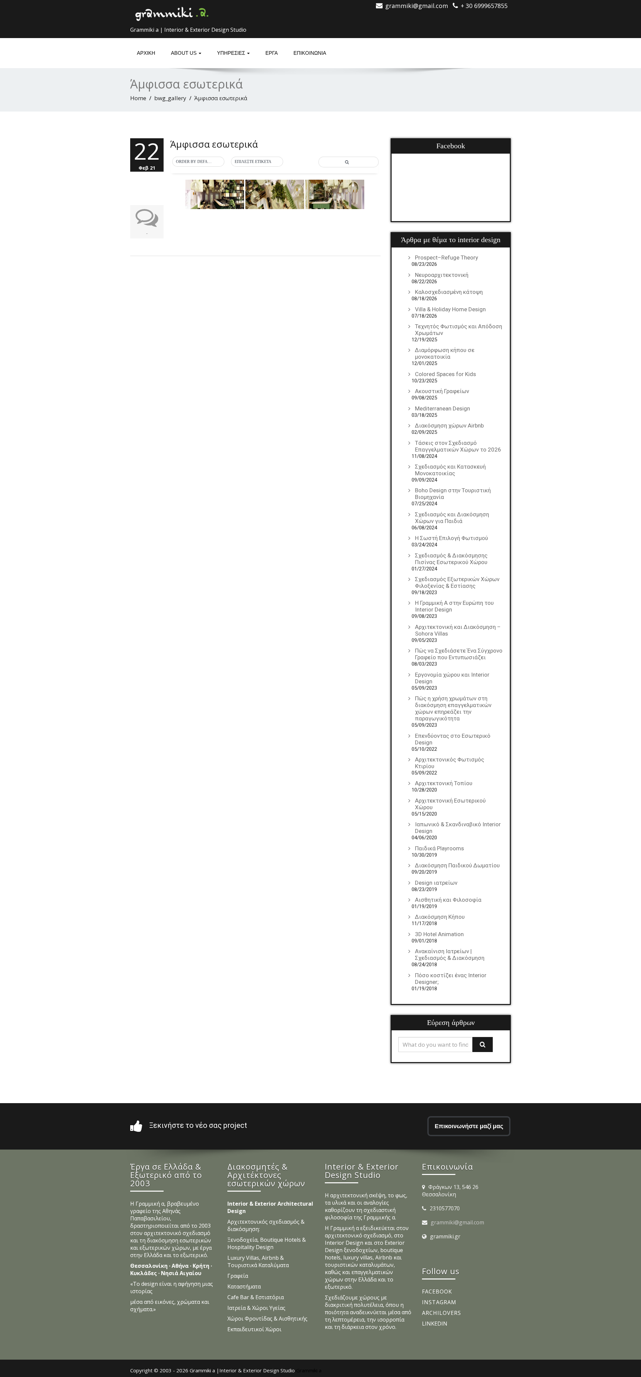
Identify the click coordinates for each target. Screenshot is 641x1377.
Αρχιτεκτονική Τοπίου (443, 783)
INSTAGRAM (439, 1302)
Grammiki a (309, 1370)
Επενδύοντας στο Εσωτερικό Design (452, 739)
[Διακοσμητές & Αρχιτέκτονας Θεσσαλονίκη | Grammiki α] (172, 11)
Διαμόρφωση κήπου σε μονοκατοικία (444, 353)
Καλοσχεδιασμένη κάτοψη (449, 292)
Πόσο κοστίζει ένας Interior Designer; (450, 978)
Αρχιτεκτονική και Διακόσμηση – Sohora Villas (458, 630)
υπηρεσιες (231, 53)
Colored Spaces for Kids (445, 374)
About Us (184, 53)
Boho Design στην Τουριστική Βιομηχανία (453, 493)
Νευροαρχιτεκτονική (441, 275)
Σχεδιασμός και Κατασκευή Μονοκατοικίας (450, 470)
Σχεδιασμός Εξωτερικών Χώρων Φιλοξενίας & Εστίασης (457, 582)
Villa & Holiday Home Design (450, 309)
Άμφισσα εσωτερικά (214, 144)
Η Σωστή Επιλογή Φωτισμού (451, 538)
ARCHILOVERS (441, 1313)
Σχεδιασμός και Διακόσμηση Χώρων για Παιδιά (452, 517)
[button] (198, 162)
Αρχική (146, 53)
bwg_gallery (170, 98)
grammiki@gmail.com (457, 1222)
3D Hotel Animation (439, 934)
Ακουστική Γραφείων (442, 391)
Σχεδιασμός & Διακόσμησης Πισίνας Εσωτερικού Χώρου (451, 558)
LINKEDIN (434, 1323)
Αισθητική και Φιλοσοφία (448, 899)
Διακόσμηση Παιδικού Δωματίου (457, 865)
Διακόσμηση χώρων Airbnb (449, 425)
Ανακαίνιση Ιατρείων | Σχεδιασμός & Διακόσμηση (449, 954)
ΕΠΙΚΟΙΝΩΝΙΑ (309, 53)
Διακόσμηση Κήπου (440, 916)
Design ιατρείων (436, 882)
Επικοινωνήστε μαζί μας (469, 1126)
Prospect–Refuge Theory (446, 257)
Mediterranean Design (442, 408)
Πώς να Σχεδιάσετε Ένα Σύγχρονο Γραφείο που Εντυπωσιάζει (458, 654)
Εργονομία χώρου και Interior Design (452, 678)
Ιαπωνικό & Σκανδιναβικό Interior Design (458, 827)
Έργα (271, 53)
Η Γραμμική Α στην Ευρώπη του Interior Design (454, 606)
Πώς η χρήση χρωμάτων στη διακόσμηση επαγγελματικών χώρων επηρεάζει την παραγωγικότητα (453, 708)
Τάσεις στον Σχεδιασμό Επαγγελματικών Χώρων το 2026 (458, 446)
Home (138, 98)
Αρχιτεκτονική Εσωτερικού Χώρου (450, 804)
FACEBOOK (437, 1291)
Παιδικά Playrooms (439, 848)
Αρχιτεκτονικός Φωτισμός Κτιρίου (449, 762)
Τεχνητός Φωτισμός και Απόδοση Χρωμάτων (458, 329)
